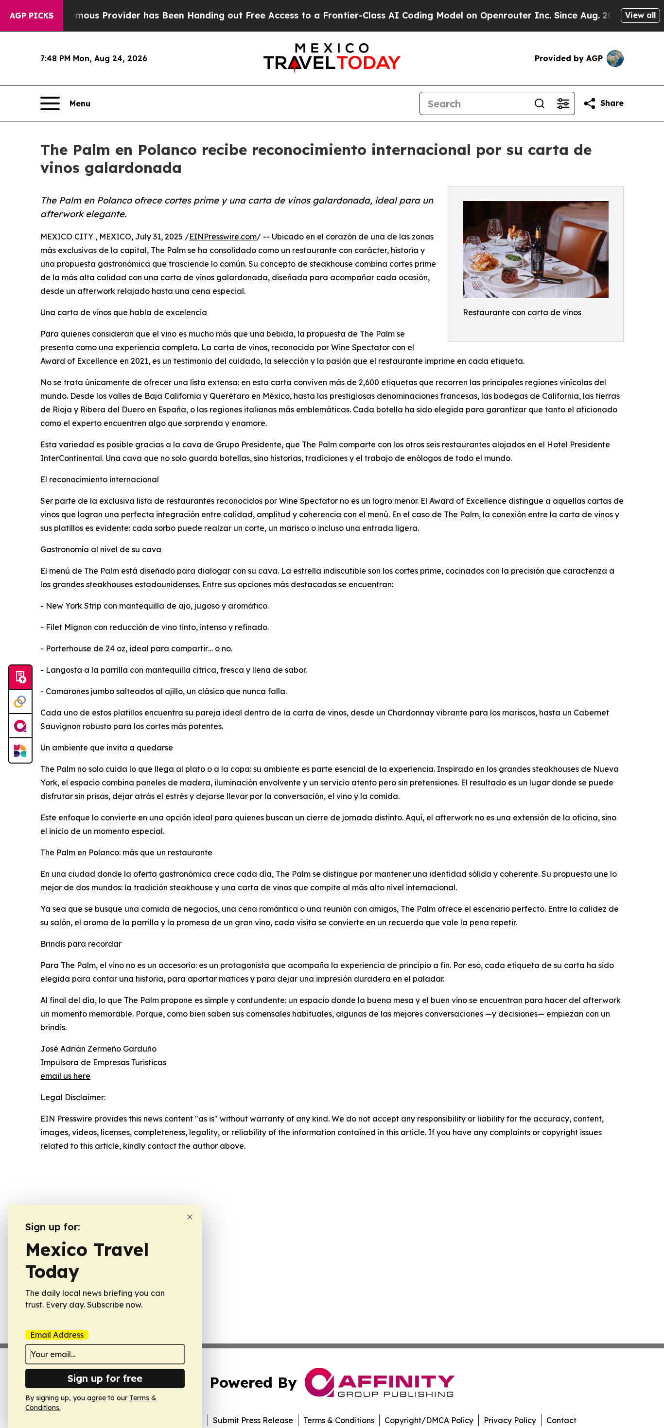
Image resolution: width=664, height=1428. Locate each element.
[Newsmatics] (20, 750)
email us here (65, 1076)
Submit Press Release (253, 1420)
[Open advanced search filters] (563, 103)
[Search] (539, 103)
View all (640, 15)
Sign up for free (105, 1378)
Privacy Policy (510, 1420)
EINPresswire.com (223, 236)
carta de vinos (187, 277)
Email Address (57, 1335)
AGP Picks (31, 15)
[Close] (189, 1217)
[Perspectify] (20, 702)
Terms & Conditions (338, 1420)
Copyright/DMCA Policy (428, 1420)
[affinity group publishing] (20, 726)
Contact (561, 1420)
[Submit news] (20, 677)
